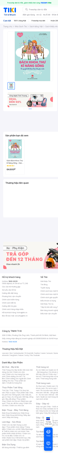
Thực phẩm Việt (22, 393)
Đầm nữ (45, 370)
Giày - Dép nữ (42, 403)
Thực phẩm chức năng (15, 427)
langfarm (13, 355)
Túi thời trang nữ (44, 431)
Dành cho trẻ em (13, 401)
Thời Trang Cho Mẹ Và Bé (12, 370)
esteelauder (19, 353)
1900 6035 (12, 342)
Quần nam (51, 386)
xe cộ (38, 14)
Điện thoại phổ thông (14, 415)
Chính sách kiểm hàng (10, 300)
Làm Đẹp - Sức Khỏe (11, 422)
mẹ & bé (46, 14)
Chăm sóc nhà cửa (16, 405)
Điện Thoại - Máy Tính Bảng (15, 410)
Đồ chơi (26, 370)
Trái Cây (5, 390)
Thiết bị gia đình (23, 447)
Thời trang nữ (42, 367)
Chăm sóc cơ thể (13, 429)
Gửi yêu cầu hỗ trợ (9, 290)
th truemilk (29, 353)
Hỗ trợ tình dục (21, 438)
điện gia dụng (29, 14)
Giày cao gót (41, 407)
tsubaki (37, 355)
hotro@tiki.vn (22, 313)
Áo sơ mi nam (51, 388)
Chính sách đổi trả (9, 303)
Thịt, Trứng (14, 390)
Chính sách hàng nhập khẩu (12, 309)
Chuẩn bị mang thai (14, 383)
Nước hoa (11, 438)
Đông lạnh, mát (18, 395)
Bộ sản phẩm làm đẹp (16, 439)
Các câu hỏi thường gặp (11, 287)
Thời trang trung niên (49, 379)
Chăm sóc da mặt (9, 425)
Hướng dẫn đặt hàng (10, 293)
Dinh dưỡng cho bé (14, 376)
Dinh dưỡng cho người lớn (16, 379)
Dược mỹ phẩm (23, 440)
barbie (37, 353)
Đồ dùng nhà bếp (8, 447)
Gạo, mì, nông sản (15, 397)
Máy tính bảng (12, 417)
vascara (5, 353)
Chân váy (52, 374)
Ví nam (38, 444)
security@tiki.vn (21, 316)
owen (43, 353)
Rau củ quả (10, 393)
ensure (49, 353)
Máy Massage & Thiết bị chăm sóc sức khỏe (17, 430)
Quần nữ (52, 370)
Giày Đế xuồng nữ (51, 413)
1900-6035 (13, 281)
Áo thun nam (41, 386)
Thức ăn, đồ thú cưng (14, 403)
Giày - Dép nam (43, 417)
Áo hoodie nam (47, 390)
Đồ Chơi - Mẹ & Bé (10, 367)
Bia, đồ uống (10, 399)
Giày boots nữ (45, 411)
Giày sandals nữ (49, 409)
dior (11, 353)
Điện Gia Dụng (8, 444)
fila (31, 355)
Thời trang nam (43, 383)
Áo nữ (38, 370)
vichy (27, 355)
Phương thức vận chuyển (11, 296)
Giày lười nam (41, 421)
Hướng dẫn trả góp (9, 306)
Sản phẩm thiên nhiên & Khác (15, 432)
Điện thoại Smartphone (11, 413)
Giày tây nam (53, 421)
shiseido (5, 355)
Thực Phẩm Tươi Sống (12, 387)
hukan (21, 355)
